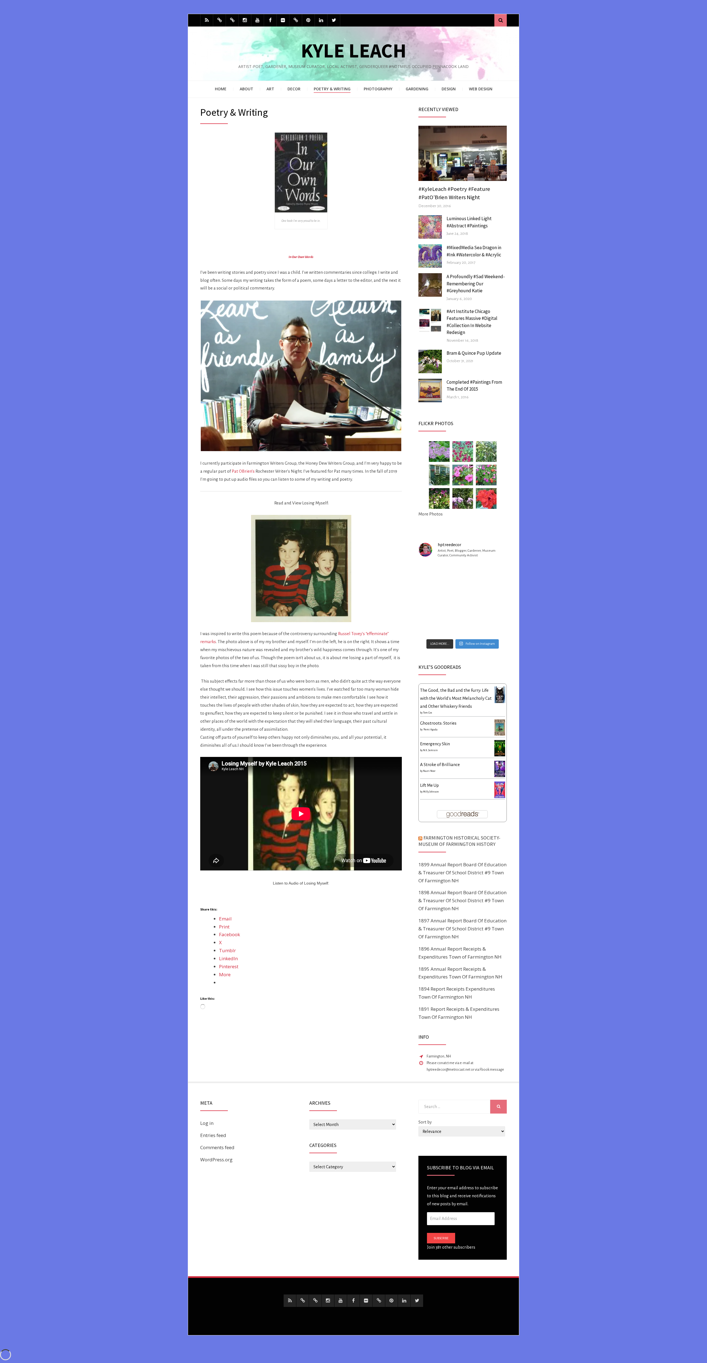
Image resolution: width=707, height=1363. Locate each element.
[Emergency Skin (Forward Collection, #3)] (499, 747)
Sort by (425, 1122)
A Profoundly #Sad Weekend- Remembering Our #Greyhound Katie (476, 283)
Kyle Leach (353, 50)
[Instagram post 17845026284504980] (493, 627)
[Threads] (295, 20)
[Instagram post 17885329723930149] (493, 590)
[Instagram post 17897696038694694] (462, 572)
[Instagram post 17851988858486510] (462, 590)
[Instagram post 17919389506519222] (432, 572)
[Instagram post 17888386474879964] (432, 590)
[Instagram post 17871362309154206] (462, 627)
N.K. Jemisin (430, 750)
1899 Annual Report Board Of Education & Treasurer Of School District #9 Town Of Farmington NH (462, 872)
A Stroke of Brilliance (440, 764)
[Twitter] (334, 20)
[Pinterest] (308, 20)
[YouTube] (257, 20)
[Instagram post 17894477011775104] (432, 608)
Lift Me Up (429, 785)
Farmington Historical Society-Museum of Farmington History (459, 841)
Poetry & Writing (332, 88)
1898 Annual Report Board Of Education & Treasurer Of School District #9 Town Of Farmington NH (462, 900)
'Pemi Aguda (430, 729)
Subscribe (441, 1238)
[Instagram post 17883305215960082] (493, 572)
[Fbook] (270, 20)
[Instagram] (245, 20)
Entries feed (213, 1135)
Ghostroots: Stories (438, 723)
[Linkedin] (321, 20)
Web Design (480, 88)
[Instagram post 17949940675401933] (462, 608)
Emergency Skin (435, 743)
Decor (293, 88)
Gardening (417, 88)
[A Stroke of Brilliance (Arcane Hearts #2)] (499, 768)
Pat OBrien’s (243, 471)
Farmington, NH (439, 1056)
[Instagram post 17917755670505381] (493, 608)
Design (449, 88)
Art (270, 88)
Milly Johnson (431, 791)
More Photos (430, 514)
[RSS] (207, 20)
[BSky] (219, 20)
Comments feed (217, 1147)
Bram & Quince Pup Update (474, 353)
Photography (378, 88)
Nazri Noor (429, 771)
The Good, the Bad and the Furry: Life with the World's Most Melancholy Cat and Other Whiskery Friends (456, 698)
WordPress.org (216, 1159)
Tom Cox (427, 712)
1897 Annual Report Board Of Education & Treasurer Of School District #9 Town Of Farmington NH (462, 928)
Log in (206, 1123)
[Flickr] (283, 20)
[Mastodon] (232, 20)
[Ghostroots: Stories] (499, 727)
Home (220, 88)
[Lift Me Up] (499, 789)
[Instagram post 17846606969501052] (432, 627)
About (246, 88)
